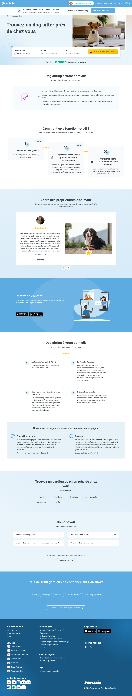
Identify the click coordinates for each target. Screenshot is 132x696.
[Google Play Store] (36, 314)
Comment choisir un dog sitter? (82, 543)
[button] (24, 52)
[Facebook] (86, 647)
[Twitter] (91, 647)
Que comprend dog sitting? (26, 535)
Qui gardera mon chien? (80, 535)
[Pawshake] (8, 3)
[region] (66, 241)
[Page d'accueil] (7, 16)
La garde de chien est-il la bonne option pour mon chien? (37, 543)
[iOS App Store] (22, 314)
